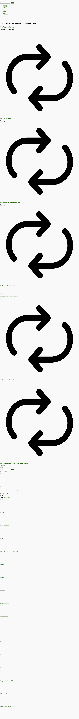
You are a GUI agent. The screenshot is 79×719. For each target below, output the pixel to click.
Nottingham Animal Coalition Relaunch (9, 296)
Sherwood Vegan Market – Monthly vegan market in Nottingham (14, 463)
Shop (4, 9)
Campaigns (5, 8)
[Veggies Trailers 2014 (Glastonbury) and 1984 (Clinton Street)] (2, 564)
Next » (11, 27)
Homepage (5, 5)
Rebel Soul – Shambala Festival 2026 (8, 34)
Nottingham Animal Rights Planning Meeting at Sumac (12, 285)
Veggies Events (6, 6)
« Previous (4, 27)
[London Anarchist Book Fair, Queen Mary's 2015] (2, 590)
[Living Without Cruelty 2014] (2, 538)
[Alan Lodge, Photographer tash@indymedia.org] (9, 551)
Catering (4, 7)
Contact (4, 11)
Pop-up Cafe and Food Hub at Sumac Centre (10, 202)
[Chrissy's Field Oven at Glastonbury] (3, 499)
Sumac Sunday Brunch (5, 118)
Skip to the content (3, 0)
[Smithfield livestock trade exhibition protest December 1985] (9, 681)
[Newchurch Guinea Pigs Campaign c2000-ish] (4, 525)
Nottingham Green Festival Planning (8, 379)
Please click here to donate (4, 493)
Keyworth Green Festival (5, 291)
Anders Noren (6, 497)
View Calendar (3, 465)
